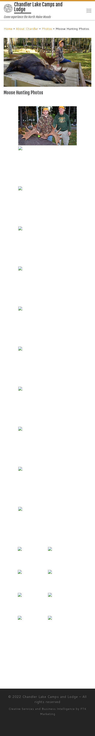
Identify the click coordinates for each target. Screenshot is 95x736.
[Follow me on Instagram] (25, 670)
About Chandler (27, 28)
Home (8, 28)
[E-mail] (5, 670)
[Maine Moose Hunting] (47, 125)
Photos (47, 28)
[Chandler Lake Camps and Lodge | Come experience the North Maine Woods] (8, 8)
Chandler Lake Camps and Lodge (50, 696)
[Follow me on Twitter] (11, 670)
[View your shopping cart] (79, 10)
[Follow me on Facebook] (18, 670)
